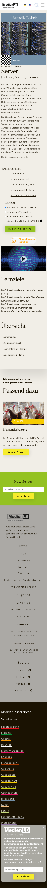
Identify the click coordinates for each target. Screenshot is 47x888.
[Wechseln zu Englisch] (29, 5)
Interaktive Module (23, 609)
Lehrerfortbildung (12, 816)
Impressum (23, 560)
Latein (5, 810)
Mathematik (9, 822)
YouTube (21, 683)
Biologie (6, 732)
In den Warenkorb (20, 228)
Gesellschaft (9, 780)
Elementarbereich (12, 750)
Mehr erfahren (16, 452)
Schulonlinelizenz (19, 216)
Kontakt (23, 567)
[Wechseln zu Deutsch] (25, 5)
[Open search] (36, 5)
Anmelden (23, 496)
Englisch (6, 756)
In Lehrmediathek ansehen (23, 195)
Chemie (6, 738)
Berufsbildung (10, 726)
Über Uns (24, 573)
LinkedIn (21, 677)
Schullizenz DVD (19, 212)
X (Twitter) (22, 690)
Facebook (22, 670)
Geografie (7, 768)
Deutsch (6, 744)
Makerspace (23, 616)
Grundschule (9, 792)
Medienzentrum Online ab (22, 221)
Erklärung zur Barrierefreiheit (23, 580)
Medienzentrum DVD (22, 207)
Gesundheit (8, 786)
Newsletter (23, 481)
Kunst (5, 804)
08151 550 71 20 (29, 631)
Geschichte (8, 774)
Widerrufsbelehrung (23, 586)
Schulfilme (23, 602)
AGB (23, 553)
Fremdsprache (10, 762)
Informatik (8, 798)
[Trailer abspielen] (23, 259)
